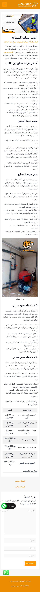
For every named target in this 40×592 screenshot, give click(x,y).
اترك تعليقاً (34, 42)
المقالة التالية (20, 487)
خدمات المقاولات (23, 42)
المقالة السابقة (20, 481)
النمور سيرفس (8, 52)
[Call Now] (4, 506)
